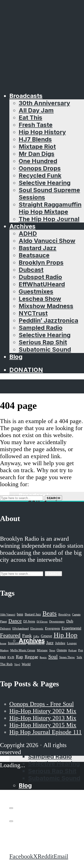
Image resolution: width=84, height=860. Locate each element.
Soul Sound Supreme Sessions (55, 593)
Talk (79, 657)
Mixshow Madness (46, 305)
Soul (53, 656)
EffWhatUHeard (42, 284)
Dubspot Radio (40, 277)
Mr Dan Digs (36, 153)
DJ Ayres (29, 621)
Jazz (49, 642)
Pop (80, 650)
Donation (26, 369)
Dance (15, 621)
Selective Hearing (44, 182)
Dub (69, 621)
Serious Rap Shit (43, 342)
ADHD (28, 233)
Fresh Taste (35, 124)
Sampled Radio (41, 327)
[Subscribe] (11, 808)
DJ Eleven (42, 621)
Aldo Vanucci (7, 614)
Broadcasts (25, 95)
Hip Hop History (42, 132)
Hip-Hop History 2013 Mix (42, 718)
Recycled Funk (40, 175)
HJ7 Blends (35, 139)
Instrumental (17, 643)
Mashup (4, 650)
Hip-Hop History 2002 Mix (42, 711)
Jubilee (60, 643)
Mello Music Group (22, 650)
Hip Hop (65, 635)
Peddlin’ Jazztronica (48, 320)
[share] (11, 821)
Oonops (62, 650)
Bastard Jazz (37, 248)
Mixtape (42, 650)
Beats (49, 613)
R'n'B (10, 657)
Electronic (36, 628)
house (3, 643)
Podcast (72, 650)
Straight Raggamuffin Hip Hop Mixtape (50, 208)
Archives (22, 226)
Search (53, 498)
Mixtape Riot (37, 146)
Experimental (71, 628)
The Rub (6, 664)
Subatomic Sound (45, 349)
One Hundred (38, 161)
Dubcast (31, 269)
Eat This (30, 117)
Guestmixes (36, 291)
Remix (43, 657)
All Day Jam (36, 110)
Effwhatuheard (20, 628)
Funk (27, 635)
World (26, 664)
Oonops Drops (40, 168)
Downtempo (57, 621)
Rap (19, 656)
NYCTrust (33, 313)
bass (20, 614)
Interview (36, 642)
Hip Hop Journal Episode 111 (45, 732)
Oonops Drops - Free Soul (41, 704)
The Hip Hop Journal (49, 219)
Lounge (72, 643)
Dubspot (5, 628)
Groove (46, 636)
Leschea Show (40, 298)
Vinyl (17, 664)
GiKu (36, 636)
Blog (15, 356)
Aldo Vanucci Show (47, 240)
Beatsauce (34, 255)
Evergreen (52, 628)
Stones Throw (67, 657)
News (52, 650)
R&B (3, 657)
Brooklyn (64, 614)
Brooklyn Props (41, 262)
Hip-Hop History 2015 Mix (42, 725)
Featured (10, 635)
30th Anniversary (44, 103)
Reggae (31, 656)
